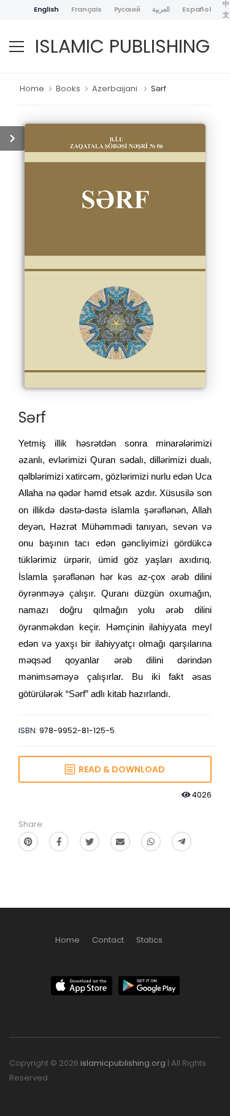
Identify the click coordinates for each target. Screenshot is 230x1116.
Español (196, 9)
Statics (149, 940)
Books (68, 88)
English (46, 9)
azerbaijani (114, 88)
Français (86, 9)
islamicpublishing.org (123, 1063)
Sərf (158, 88)
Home (32, 88)
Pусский (127, 9)
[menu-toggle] (16, 46)
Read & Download (120, 769)
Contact (108, 940)
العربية (161, 9)
